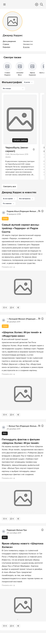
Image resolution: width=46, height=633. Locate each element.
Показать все (7, 267)
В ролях (26, 47)
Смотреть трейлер (20, 140)
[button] (9, 198)
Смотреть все (9, 186)
